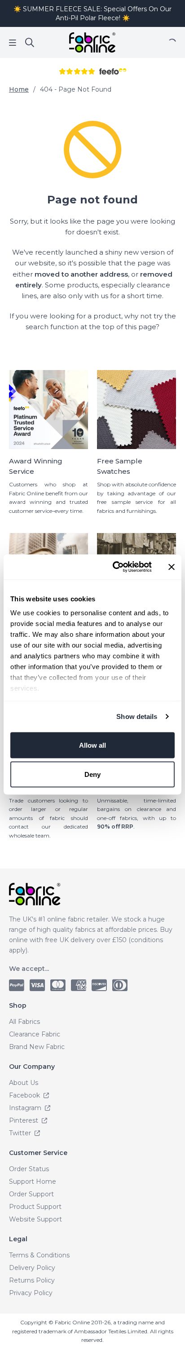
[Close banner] (171, 567)
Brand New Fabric (37, 1047)
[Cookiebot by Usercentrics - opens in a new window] (114, 567)
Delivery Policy (32, 1268)
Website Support (35, 1219)
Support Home (32, 1181)
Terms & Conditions (39, 1255)
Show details (136, 716)
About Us (23, 1083)
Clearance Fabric (34, 1034)
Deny (92, 774)
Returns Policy (32, 1280)
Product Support (35, 1207)
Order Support (31, 1194)
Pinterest (24, 1120)
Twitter (21, 1133)
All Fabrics (24, 1022)
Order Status (29, 1169)
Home (19, 89)
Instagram (26, 1108)
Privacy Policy (31, 1293)
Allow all (92, 745)
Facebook (25, 1095)
